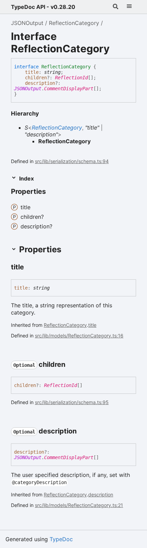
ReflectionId (71, 77)
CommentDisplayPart (68, 88)
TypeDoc (61, 539)
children (36, 77)
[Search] (115, 7)
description (40, 83)
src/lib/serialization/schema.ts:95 (72, 402)
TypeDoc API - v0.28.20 (43, 6)
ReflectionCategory (74, 22)
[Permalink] (52, 192)
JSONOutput (27, 22)
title (32, 72)
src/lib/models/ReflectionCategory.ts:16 (79, 335)
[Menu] (129, 7)
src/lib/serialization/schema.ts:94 (72, 161)
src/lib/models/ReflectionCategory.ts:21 (79, 505)
